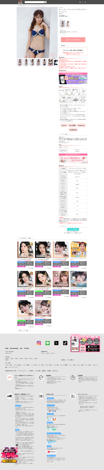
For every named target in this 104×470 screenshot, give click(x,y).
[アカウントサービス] (85, 2)
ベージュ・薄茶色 (25, 365)
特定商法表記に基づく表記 (10, 370)
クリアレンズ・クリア (13, 367)
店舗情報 (43, 370)
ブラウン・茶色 (8, 365)
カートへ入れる (74, 40)
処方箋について (18, 388)
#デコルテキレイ (81, 125)
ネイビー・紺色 (80, 365)
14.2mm (16, 358)
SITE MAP (26, 348)
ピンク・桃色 (56, 365)
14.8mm (35, 358)
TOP (18, 5)
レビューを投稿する (73, 229)
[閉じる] (17, 445)
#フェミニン (64, 125)
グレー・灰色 (41, 365)
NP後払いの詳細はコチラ (52, 427)
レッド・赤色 (34, 365)
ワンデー (43, 353)
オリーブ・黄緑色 (63, 365)
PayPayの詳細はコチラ (51, 449)
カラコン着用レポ (70, 360)
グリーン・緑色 (72, 365)
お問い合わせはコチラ (51, 383)
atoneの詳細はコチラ (51, 440)
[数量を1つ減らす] (61, 35)
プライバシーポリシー (22, 370)
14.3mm (21, 358)
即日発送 (63, 360)
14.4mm (26, 358)
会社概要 (49, 370)
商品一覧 (22, 5)
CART (21, 348)
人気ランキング (8, 353)
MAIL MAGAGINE (14, 348)
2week (47, 353)
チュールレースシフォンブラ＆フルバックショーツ (35, 5)
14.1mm (11, 358)
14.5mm (31, 358)
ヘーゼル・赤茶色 (17, 365)
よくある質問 (37, 370)
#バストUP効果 (72, 125)
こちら (24, 463)
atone (50, 439)
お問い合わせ (55, 370)
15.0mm (6, 360)
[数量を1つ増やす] (65, 35)
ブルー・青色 (87, 365)
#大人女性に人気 (73, 129)
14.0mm (6, 358)
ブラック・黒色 (48, 365)
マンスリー (53, 353)
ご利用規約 (31, 370)
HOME (6, 348)
